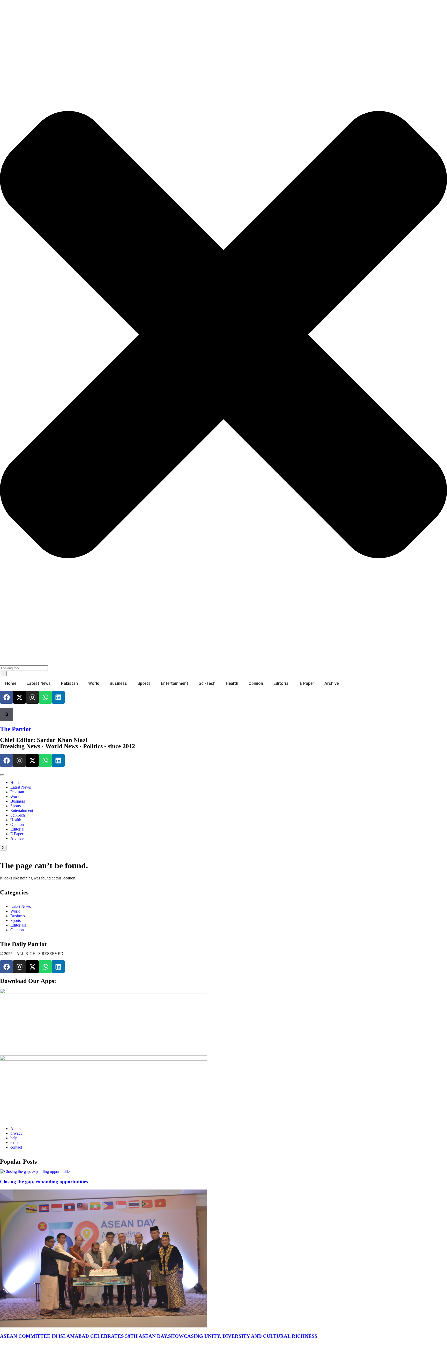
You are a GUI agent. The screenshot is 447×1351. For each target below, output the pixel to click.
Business (118, 683)
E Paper (307, 683)
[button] (1, 7)
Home (10, 683)
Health (232, 683)
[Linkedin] (58, 697)
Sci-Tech (207, 683)
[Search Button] (6, 714)
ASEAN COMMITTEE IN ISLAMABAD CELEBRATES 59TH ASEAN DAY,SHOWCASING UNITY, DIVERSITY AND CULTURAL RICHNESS (158, 1336)
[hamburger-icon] (2, 775)
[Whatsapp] (45, 697)
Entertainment (174, 683)
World (93, 683)
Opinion (256, 683)
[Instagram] (32, 697)
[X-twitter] (19, 697)
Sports (144, 683)
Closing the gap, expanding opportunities (44, 1181)
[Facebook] (6, 697)
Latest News (39, 683)
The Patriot (15, 729)
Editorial (281, 683)
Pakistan (69, 683)
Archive (331, 683)
